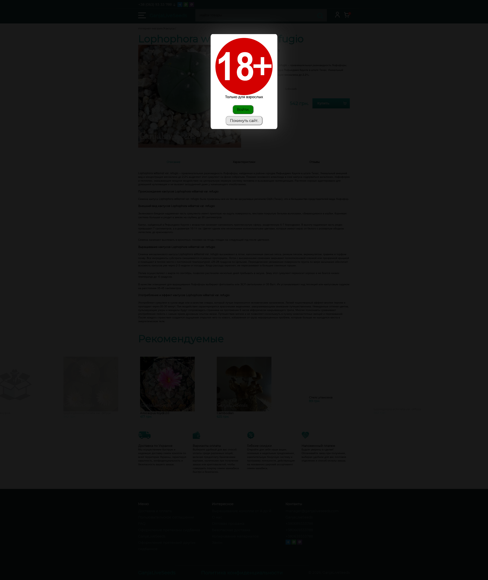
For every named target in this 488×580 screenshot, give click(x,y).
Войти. (243, 109)
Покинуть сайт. (244, 120)
